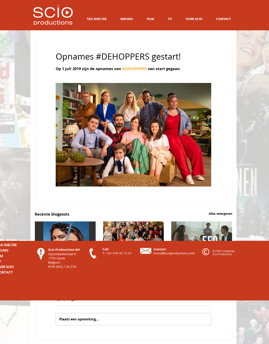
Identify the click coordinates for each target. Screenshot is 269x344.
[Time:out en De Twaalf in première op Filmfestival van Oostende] (201, 238)
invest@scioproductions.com (174, 253)
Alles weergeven (220, 214)
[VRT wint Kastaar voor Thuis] (133, 238)
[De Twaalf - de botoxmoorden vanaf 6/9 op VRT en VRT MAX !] (65, 238)
